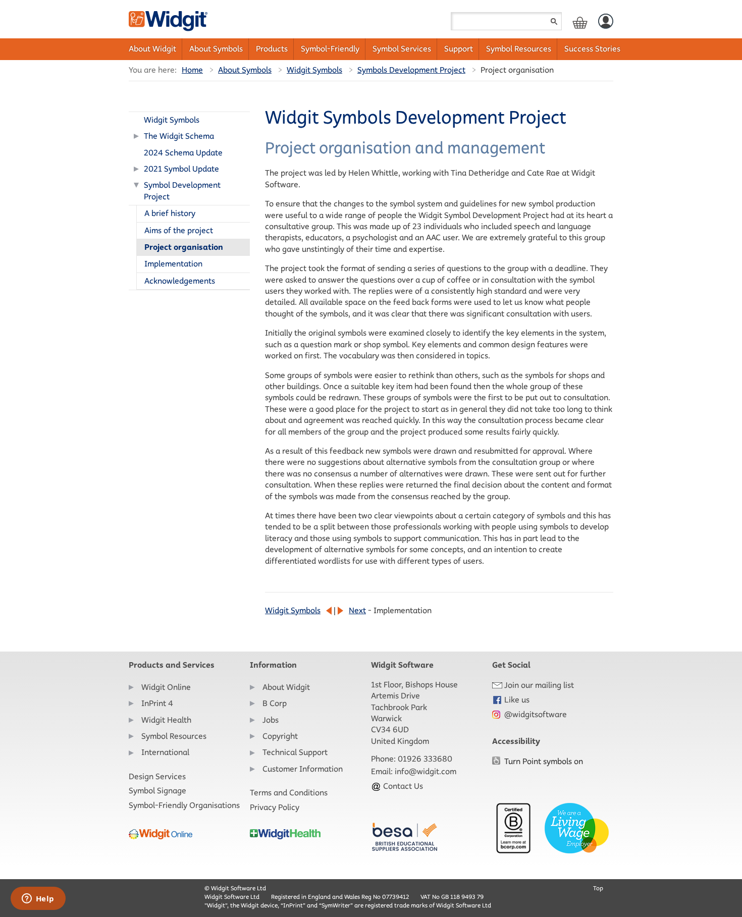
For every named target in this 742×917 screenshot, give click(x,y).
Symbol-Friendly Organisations (184, 805)
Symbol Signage (157, 790)
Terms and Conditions (289, 792)
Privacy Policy (274, 807)
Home (192, 70)
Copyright (280, 736)
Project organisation (183, 247)
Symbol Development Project (182, 190)
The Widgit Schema (179, 136)
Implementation (173, 263)
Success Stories (592, 48)
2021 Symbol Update (181, 169)
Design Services (157, 776)
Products (272, 48)
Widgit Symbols (314, 70)
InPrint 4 (157, 703)
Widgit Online (166, 687)
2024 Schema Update (183, 152)
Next (357, 610)
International (165, 752)
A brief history (169, 213)
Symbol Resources (518, 48)
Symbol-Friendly (330, 48)
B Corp (274, 703)
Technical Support (295, 752)
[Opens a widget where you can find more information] (38, 899)
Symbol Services (402, 48)
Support (458, 48)
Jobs (270, 720)
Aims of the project (178, 230)
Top (598, 888)
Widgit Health (166, 720)
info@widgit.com (425, 771)
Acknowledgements (179, 281)
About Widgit (152, 48)
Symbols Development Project (411, 70)
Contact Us (402, 786)
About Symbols (216, 48)
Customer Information (302, 769)
